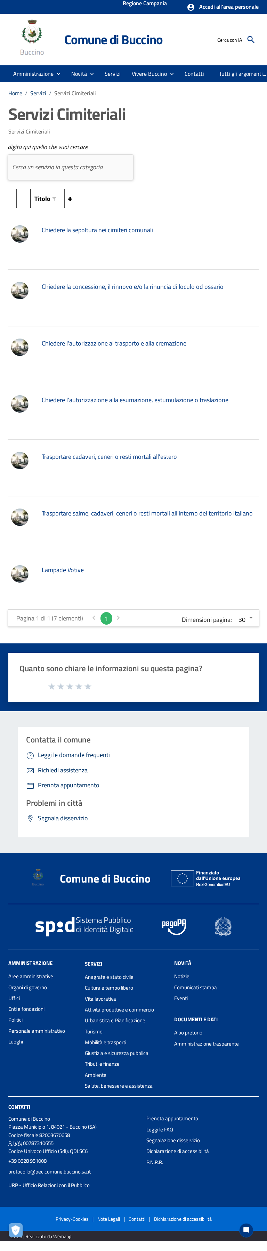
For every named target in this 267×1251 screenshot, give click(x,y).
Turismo (94, 1031)
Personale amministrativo (36, 1031)
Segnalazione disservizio (173, 1140)
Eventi (181, 998)
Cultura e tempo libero (109, 988)
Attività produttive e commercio (119, 1010)
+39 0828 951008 (27, 1161)
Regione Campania (145, 3)
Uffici (14, 998)
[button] (223, 7)
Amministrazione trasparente (206, 1044)
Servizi (38, 93)
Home (15, 93)
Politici (15, 1020)
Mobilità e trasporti (105, 1042)
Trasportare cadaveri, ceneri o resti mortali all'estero (109, 456)
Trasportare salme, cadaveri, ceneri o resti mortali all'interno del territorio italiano (147, 513)
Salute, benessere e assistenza (119, 1086)
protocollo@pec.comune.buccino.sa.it (49, 1172)
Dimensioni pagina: (207, 619)
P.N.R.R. (154, 1162)
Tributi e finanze (102, 1064)
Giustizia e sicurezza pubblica (116, 1053)
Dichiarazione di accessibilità (177, 1151)
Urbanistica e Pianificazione (115, 1020)
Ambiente (95, 1075)
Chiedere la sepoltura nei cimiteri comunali (97, 230)
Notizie (181, 976)
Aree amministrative (30, 976)
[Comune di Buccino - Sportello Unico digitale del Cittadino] (33, 39)
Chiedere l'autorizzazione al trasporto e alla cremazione (114, 343)
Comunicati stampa (195, 987)
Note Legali (108, 1218)
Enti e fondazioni (26, 1009)
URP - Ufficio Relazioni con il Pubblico (49, 1185)
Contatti (19, 1107)
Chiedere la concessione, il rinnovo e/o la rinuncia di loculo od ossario (133, 286)
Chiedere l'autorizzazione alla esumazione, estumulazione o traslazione (135, 400)
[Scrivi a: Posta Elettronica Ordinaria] (73, 1178)
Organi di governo (27, 987)
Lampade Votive (63, 570)
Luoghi (15, 1042)
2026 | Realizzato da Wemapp (41, 1236)
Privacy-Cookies (72, 1218)
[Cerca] (251, 39)
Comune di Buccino (113, 39)
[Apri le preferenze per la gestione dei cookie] (17, 1232)
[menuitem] (194, 73)
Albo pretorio (188, 1033)
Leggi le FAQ (159, 1130)
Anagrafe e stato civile (109, 977)
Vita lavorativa (100, 999)
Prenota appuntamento (172, 1118)
